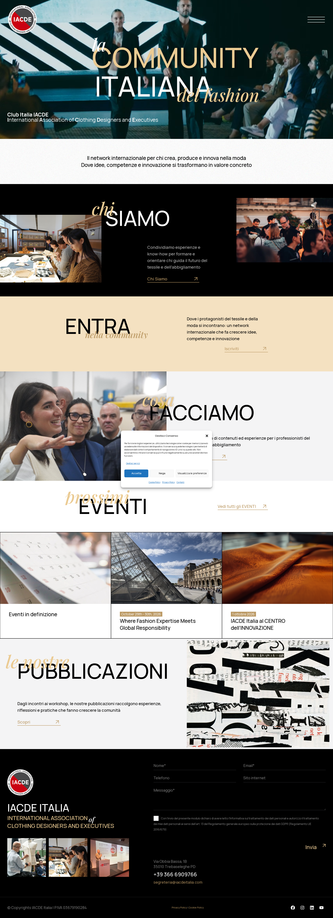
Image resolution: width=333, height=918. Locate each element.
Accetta (136, 473)
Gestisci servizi (133, 463)
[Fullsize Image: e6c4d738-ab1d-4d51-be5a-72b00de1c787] (109, 857)
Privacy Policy (168, 482)
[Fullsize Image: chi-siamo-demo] (68, 857)
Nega (162, 473)
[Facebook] (292, 907)
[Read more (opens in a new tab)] (177, 279)
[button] (207, 436)
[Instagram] (302, 907)
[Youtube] (321, 907)
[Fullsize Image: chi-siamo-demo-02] (26, 857)
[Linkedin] (312, 907)
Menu (316, 19)
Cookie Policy (154, 482)
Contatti (180, 482)
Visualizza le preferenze (192, 473)
